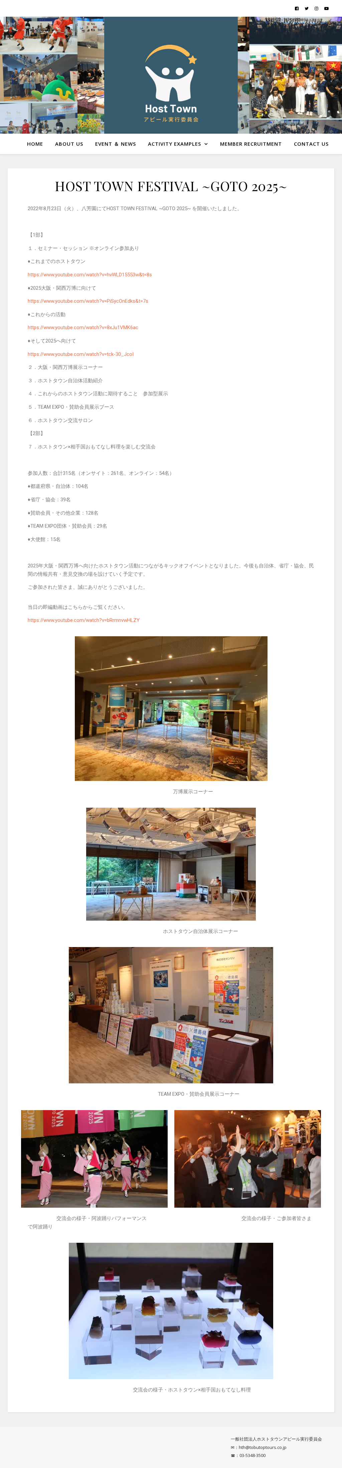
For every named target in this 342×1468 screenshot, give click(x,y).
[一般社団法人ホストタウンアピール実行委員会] (171, 83)
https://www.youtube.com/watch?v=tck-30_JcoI (81, 354)
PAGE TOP (328, 1418)
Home (35, 143)
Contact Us (311, 143)
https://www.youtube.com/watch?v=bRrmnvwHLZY (84, 620)
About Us (69, 143)
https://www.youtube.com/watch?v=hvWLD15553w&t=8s (90, 275)
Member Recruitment (251, 143)
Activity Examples (174, 143)
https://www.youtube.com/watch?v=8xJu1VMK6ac (83, 327)
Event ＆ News (115, 143)
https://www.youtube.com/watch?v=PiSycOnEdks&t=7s (88, 301)
